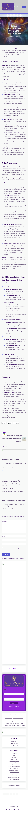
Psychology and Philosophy (14, 766)
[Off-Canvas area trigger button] (25, 15)
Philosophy (14, 764)
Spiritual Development (14, 770)
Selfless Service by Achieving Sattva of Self (14, 718)
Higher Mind (14, 759)
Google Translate (17, 6)
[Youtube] (14, 15)
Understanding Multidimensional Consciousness (14, 725)
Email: (5, 696)
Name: (5, 691)
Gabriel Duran (11, 36)
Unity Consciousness (14, 721)
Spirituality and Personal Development (14, 775)
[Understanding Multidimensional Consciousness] (14, 453)
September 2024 (14, 745)
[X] (17, 794)
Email (3, 540)
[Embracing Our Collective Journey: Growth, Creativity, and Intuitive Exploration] (14, 474)
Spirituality (14, 773)
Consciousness (14, 757)
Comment (4, 521)
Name (3, 536)
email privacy (17, 706)
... (14, 465)
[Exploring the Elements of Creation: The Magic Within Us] (14, 494)
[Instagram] (11, 15)
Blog (14, 755)
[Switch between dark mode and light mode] (24, 15)
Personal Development (14, 762)
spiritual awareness (14, 768)
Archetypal (14, 753)
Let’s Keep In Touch (14, 806)
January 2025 (14, 741)
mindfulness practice (14, 761)
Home (24, 6)
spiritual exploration (14, 772)
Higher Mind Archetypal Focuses (14, 720)
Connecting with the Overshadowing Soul (14, 723)
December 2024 (14, 743)
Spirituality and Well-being (14, 777)
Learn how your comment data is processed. (13, 559)
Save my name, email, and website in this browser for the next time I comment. (13, 549)
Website (4, 544)
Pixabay (18, 785)
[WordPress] (8, 15)
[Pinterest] (17, 15)
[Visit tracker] (14, 732)
